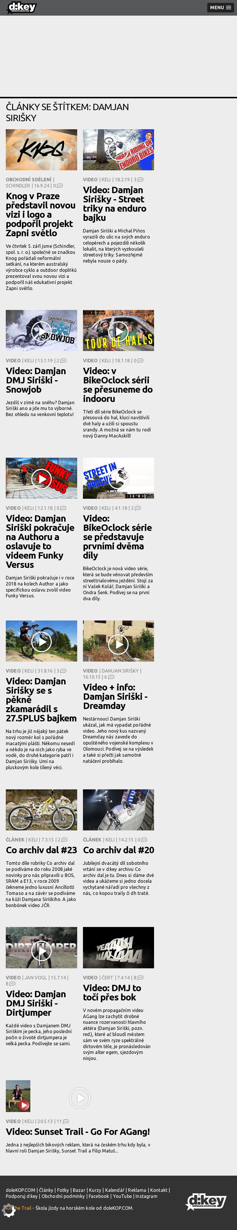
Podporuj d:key (22, 1196)
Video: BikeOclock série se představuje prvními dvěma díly (117, 536)
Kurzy (95, 1190)
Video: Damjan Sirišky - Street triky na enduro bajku (114, 203)
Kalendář (114, 1190)
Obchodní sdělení (29, 179)
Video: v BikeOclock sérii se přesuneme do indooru (118, 384)
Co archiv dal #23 (41, 850)
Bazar (79, 1190)
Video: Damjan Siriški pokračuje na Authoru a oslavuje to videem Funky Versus (40, 541)
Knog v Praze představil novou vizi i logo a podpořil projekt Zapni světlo (40, 214)
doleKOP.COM (20, 1190)
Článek (15, 839)
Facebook (99, 1196)
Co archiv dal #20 (118, 850)
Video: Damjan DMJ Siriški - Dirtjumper (36, 1003)
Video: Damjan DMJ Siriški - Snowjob (36, 379)
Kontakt (158, 1190)
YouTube (122, 1196)
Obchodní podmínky (63, 1196)
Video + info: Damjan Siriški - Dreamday (115, 696)
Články (46, 1190)
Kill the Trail (18, 1208)
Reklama (137, 1190)
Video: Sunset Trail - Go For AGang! (78, 1131)
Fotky (63, 1190)
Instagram (146, 1196)
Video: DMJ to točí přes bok (112, 992)
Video (90, 179)
